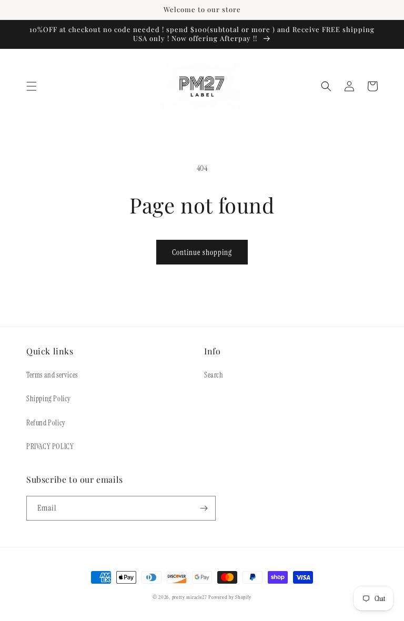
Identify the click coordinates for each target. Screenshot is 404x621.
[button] (31, 86)
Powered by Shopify (229, 597)
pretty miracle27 (190, 597)
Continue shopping (202, 252)
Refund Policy (46, 422)
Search (214, 375)
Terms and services (52, 375)
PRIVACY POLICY (50, 446)
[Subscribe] (203, 508)
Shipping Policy (48, 398)
